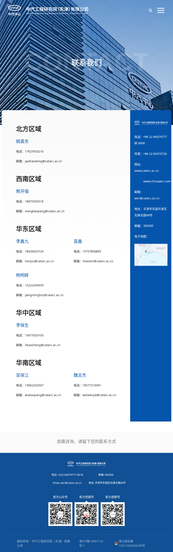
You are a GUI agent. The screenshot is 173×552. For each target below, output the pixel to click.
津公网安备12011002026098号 (132, 543)
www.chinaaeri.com (157, 181)
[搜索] (150, 10)
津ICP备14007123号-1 (91, 543)
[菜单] (161, 10)
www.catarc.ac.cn (146, 171)
